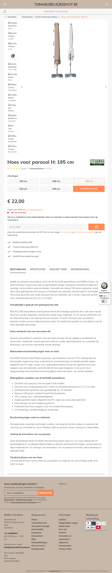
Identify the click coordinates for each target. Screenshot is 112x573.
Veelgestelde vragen (68, 523)
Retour (34, 519)
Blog (33, 539)
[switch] (104, 301)
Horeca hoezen (38, 545)
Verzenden (45, 493)
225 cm (23, 188)
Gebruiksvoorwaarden (84, 232)
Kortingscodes (37, 549)
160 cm (56, 181)
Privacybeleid (66, 232)
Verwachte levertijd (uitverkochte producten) (40, 529)
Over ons (63, 529)
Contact (62, 532)
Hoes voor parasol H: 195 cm (74, 17)
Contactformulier (39, 523)
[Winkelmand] (107, 4)
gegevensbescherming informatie (23, 502)
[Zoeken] (4, 11)
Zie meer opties (89, 188)
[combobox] (56, 11)
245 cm (56, 188)
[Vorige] (22, 87)
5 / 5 (23, 169)
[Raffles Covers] (97, 162)
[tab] (37, 269)
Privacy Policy (65, 549)
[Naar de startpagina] (56, 4)
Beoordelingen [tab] (80, 269)
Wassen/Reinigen (39, 542)
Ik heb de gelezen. (23, 502)
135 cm (23, 181)
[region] (56, 87)
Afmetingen (12, 176)
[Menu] (5, 4)
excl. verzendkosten (34, 209)
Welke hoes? (64, 526)
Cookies (62, 519)
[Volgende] (106, 87)
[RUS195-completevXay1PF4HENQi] (63, 50)
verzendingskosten (54, 571)
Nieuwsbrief (37, 536)
